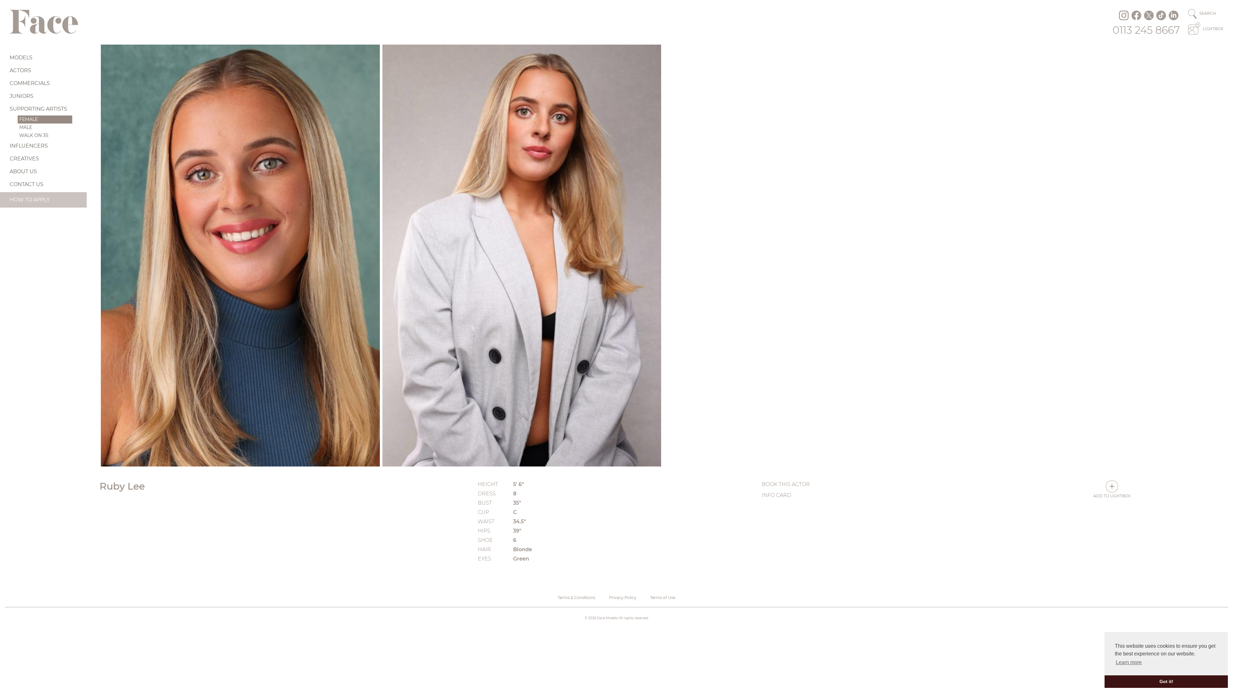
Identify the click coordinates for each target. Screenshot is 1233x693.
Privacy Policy (622, 597)
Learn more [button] (1129, 662)
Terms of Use (662, 597)
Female (28, 119)
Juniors (21, 96)
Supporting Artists (38, 109)
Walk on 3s (33, 135)
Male (25, 127)
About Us (23, 171)
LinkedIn (1173, 15)
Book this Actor (786, 484)
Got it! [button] (1166, 681)
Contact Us (26, 184)
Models (21, 58)
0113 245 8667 (1146, 30)
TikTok (1161, 15)
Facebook (1136, 15)
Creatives (24, 159)
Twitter (1149, 15)
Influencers (29, 146)
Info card (776, 495)
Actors (20, 70)
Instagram (1124, 15)
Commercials (30, 83)
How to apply (30, 200)
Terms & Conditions (576, 597)
